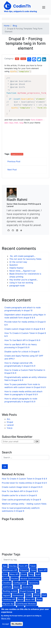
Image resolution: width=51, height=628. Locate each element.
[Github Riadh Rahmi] (13, 230)
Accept (5, 624)
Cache (6, 578)
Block (20, 599)
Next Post (12, 169)
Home (6, 25)
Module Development (30, 578)
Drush (23, 574)
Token (33, 566)
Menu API (14, 574)
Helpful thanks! (16, 268)
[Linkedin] (17, 230)
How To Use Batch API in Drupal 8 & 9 (22, 340)
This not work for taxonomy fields (25, 259)
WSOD (37, 595)
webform (7, 587)
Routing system (10, 591)
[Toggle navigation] (43, 7)
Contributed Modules (26, 603)
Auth (38, 574)
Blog (15, 25)
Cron (5, 574)
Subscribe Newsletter (17, 436)
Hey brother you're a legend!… (23, 279)
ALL (8, 419)
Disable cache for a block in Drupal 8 (21, 351)
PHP (44, 595)
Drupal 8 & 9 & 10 (17, 154)
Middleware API (10, 570)
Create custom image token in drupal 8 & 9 (24, 329)
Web (17, 59)
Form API (23, 566)
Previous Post (13, 161)
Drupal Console (27, 591)
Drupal (23, 59)
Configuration (19, 582)
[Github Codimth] (9, 230)
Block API (30, 599)
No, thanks (17, 624)
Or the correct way (18, 262)
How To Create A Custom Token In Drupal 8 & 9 (24, 478)
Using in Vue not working (21, 282)
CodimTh (22, 6)
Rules (39, 599)
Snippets (24, 570)
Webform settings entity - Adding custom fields (24, 504)
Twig (31, 574)
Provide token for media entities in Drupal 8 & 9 (24, 483)
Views (33, 570)
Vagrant (6, 595)
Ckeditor (7, 582)
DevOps (13, 566)
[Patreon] (21, 230)
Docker (14, 578)
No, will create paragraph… (22, 256)
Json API (42, 570)
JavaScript (27, 587)
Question (13, 265)
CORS (28, 595)
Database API (9, 599)
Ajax (5, 566)
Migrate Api (8, 603)
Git (38, 591)
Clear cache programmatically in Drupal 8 (21, 499)
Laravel (10, 425)
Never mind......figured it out (22, 271)
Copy (43, 77)
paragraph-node (17, 285)
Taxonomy (33, 582)
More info (5, 618)
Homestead (18, 595)
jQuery (17, 587)
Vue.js (9, 428)
